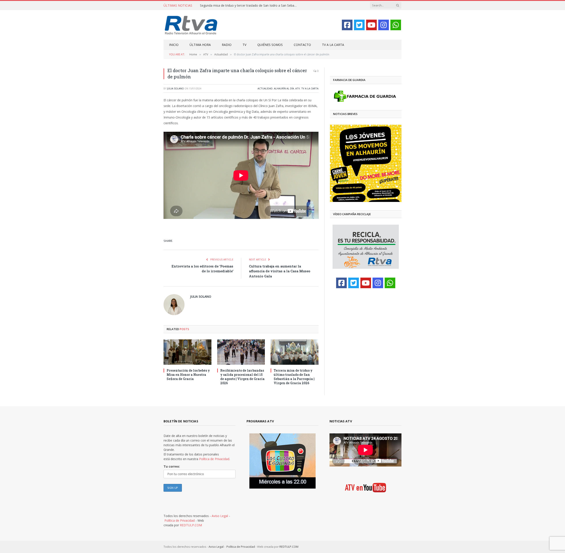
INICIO (174, 45)
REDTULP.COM (191, 525)
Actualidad (265, 88)
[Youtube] (371, 25)
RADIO (227, 45)
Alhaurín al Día (284, 88)
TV (244, 45)
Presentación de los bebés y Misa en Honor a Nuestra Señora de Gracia (188, 374)
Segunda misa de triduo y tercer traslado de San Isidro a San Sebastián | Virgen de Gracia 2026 (249, 6)
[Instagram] (383, 25)
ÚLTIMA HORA (200, 45)
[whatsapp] (395, 25)
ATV (297, 88)
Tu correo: (172, 466)
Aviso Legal (220, 516)
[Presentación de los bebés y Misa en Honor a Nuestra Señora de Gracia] (187, 352)
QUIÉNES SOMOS (270, 45)
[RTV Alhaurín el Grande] (191, 24)
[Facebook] (347, 25)
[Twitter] (359, 25)
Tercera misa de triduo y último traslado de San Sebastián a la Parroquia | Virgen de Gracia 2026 (294, 376)
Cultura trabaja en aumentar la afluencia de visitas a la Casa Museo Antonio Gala (279, 271)
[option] (365, 163)
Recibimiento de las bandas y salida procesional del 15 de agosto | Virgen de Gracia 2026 (242, 376)
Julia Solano (175, 88)
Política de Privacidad (179, 520)
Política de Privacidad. (214, 459)
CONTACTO (302, 45)
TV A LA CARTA (333, 45)
